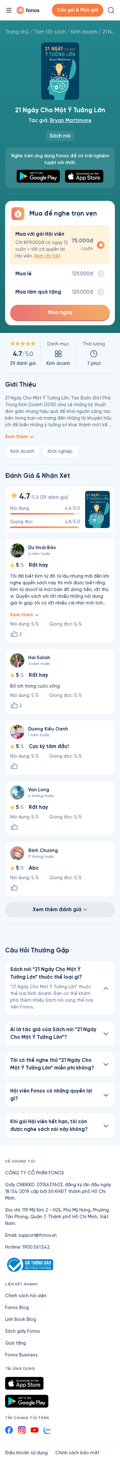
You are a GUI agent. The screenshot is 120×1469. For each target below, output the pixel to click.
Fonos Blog (17, 1307)
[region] (60, 354)
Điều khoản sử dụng (26, 1452)
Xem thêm (16, 436)
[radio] (60, 245)
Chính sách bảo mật (77, 1452)
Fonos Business (21, 1355)
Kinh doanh (84, 32)
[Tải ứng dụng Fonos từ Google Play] (26, 1401)
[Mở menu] (9, 10)
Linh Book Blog (20, 1319)
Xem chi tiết (47, 256)
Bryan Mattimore (71, 120)
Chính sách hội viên (25, 1295)
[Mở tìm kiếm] (111, 10)
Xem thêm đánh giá (57, 909)
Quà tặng (15, 1343)
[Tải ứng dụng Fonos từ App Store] (24, 1383)
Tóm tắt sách (50, 32)
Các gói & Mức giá (77, 10)
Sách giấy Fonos (22, 1331)
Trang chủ (17, 32)
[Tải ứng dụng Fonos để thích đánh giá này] (14, 766)
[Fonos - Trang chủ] (28, 10)
